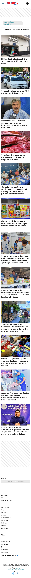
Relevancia (8, 30)
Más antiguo (25, 30)
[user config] (27, 3)
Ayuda (22, 569)
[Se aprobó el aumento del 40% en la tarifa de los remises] (15, 78)
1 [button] (15, 481)
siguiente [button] (21, 481)
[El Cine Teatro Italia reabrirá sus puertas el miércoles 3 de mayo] (15, 46)
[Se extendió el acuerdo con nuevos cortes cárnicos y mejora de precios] (15, 142)
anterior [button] (9, 481)
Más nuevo (16, 30)
